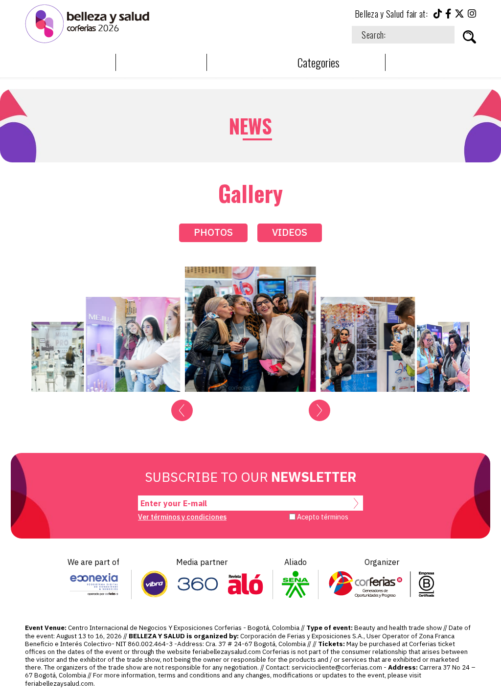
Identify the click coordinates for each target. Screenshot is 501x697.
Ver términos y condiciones (182, 516)
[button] (182, 410)
